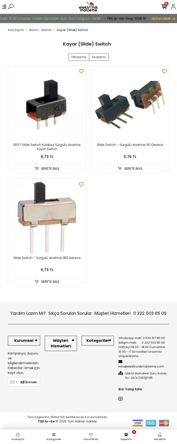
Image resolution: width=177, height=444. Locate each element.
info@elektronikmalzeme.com (141, 366)
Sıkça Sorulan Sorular (70, 313)
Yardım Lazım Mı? (28, 313)
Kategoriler (97, 340)
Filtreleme (78, 57)
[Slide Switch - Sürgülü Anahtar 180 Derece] (47, 218)
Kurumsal (23, 340)
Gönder (31, 382)
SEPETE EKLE (49, 168)
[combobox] (13, 382)
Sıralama (99, 57)
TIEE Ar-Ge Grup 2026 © (122, 18)
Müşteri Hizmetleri (130, 313)
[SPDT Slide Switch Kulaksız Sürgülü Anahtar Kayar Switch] (47, 105)
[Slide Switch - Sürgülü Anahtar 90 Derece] (130, 105)
